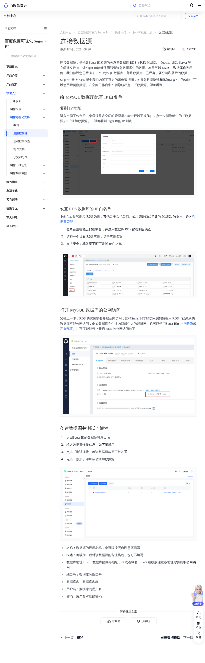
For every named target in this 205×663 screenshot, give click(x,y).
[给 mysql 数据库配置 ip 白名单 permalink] (126, 97)
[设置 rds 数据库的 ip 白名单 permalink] (115, 209)
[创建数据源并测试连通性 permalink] (113, 428)
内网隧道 (186, 323)
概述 (16, 125)
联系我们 (12, 226)
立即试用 (193, 15)
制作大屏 (19, 149)
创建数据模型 (21, 141)
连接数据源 (20, 133)
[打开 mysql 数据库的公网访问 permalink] (125, 310)
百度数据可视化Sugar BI (24, 44)
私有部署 (66, 328)
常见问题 (12, 217)
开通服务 (15, 101)
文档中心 (10, 16)
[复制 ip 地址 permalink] (85, 108)
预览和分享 (20, 157)
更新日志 (12, 66)
